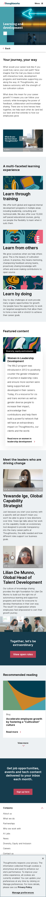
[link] (23, 654)
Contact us (8, 853)
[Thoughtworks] (11, 3)
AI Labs (6, 833)
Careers (6, 848)
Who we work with (12, 828)
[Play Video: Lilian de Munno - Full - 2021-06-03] (23, 554)
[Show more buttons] (40, 150)
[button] (23, 744)
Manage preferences (23, 892)
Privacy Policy (25, 887)
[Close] (43, 858)
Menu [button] (37, 3)
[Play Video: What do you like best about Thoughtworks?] (23, 138)
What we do (9, 818)
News (6, 838)
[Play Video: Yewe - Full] (23, 478)
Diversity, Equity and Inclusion (17, 843)
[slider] (23, 150)
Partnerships (9, 823)
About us (7, 813)
